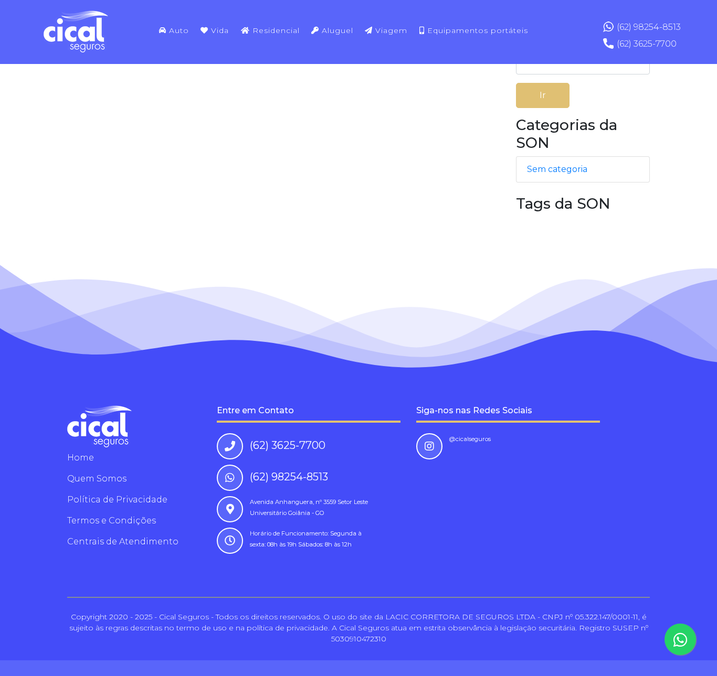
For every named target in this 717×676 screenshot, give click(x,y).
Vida (218, 30)
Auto (177, 30)
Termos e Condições (111, 520)
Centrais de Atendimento (122, 541)
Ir (543, 95)
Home (80, 458)
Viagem (390, 30)
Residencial (275, 30)
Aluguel (336, 30)
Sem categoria (557, 169)
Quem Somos (96, 479)
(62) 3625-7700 (647, 44)
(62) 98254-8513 (649, 27)
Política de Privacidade (117, 500)
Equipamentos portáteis (476, 30)
